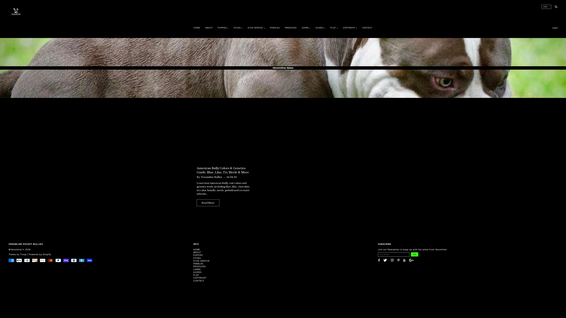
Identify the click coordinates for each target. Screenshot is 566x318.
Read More (208, 202)
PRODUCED (199, 266)
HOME (196, 249)
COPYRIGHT (200, 277)
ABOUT (197, 252)
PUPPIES (198, 255)
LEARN (197, 269)
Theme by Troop (18, 254)
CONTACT (198, 280)
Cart (555, 28)
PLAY (196, 275)
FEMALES (198, 263)
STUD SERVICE (201, 261)
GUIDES (197, 272)
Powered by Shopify (40, 254)
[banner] (16, 11)
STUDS (197, 258)
